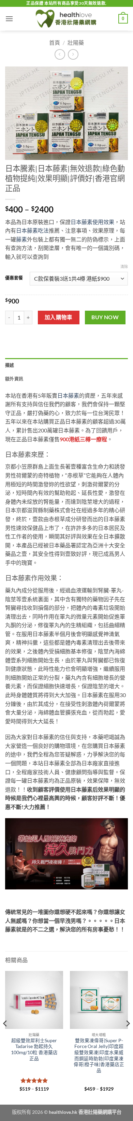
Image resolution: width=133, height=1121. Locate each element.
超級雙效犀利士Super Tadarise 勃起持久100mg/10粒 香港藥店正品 (34, 1049)
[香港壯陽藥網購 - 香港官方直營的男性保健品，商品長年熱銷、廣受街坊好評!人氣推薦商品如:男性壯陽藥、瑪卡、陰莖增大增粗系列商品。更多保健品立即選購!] (66, 19)
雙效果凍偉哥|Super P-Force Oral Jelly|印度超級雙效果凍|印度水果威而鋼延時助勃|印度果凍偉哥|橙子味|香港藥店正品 (99, 1055)
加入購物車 (59, 317)
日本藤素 (68, 395)
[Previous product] (73, 54)
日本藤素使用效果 (92, 222)
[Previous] (5, 1037)
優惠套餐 (14, 278)
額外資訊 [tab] (14, 378)
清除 (124, 266)
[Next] (127, 1037)
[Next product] (60, 54)
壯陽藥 (76, 42)
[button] (9, 18)
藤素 (21, 239)
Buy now (105, 317)
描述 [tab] (9, 365)
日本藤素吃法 (32, 230)
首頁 (54, 42)
